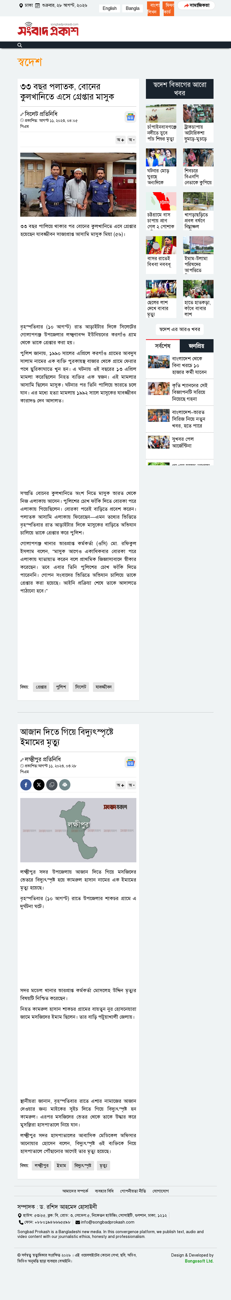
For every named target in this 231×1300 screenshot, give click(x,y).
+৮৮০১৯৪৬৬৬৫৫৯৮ (53, 1222)
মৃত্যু (103, 1166)
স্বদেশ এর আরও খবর (179, 329)
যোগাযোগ (161, 1191)
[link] (153, 8)
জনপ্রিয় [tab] (196, 346)
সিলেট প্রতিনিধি (41, 114)
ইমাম (61, 1166)
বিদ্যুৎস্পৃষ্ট (83, 1166)
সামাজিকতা (199, 5)
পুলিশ (61, 687)
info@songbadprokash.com (107, 1222)
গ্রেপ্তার (41, 687)
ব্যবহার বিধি (104, 1191)
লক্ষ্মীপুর (41, 1166)
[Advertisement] (78, 280)
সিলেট (80, 687)
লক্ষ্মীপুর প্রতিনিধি (43, 759)
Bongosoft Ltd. (199, 1261)
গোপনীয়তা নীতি (133, 1191)
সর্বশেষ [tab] (162, 346)
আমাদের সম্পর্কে (75, 1191)
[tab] (163, 345)
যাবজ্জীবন (104, 687)
